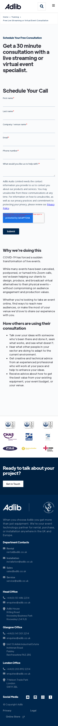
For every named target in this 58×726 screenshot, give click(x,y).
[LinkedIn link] (37, 697)
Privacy (7, 710)
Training (15, 17)
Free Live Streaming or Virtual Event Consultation (25, 20)
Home (5, 17)
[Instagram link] (44, 697)
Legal (33, 710)
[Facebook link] (52, 697)
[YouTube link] (29, 697)
